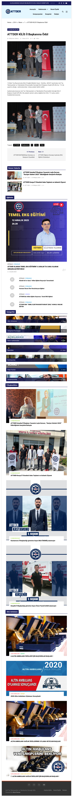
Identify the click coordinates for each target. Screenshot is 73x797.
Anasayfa (33, 9)
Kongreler (48, 14)
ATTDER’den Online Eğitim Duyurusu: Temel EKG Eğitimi (36, 296)
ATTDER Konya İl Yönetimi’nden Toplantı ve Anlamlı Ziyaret (44, 182)
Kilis (36, 145)
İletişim (56, 14)
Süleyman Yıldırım (14, 38)
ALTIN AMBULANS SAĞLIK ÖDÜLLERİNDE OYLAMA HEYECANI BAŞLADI (36, 741)
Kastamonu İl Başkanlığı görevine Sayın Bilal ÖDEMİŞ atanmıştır (33, 540)
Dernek (22, 653)
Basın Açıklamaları (25, 774)
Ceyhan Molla (48, 790)
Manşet (22, 693)
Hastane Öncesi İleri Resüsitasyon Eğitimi (31, 288)
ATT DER (27, 177)
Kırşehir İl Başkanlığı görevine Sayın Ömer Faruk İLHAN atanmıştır (33, 606)
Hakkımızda (42, 9)
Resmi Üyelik (55, 9)
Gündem (27, 294)
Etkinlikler (17, 264)
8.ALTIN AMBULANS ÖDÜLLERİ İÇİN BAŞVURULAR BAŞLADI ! (32, 656)
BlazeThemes (16, 792)
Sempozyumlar (38, 14)
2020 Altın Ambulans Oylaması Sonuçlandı (26, 696)
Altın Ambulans (15, 653)
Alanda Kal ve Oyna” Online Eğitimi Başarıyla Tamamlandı (36, 280)
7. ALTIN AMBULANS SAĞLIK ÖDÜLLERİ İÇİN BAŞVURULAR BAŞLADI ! (35, 776)
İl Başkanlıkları (13, 29)
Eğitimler (10, 264)
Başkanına (25, 145)
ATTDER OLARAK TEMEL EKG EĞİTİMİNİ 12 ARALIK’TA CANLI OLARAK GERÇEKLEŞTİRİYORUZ (28, 3)
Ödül (42, 145)
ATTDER (16, 145)
